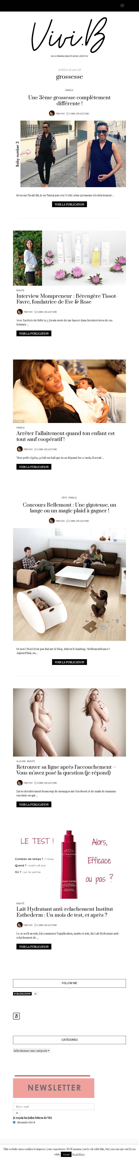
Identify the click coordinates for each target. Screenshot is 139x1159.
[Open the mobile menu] (122, 5)
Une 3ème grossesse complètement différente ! (69, 101)
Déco (64, 497)
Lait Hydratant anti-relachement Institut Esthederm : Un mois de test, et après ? (64, 912)
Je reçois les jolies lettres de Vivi (32, 1117)
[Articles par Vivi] (51, 113)
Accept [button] (66, 1154)
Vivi (63, 113)
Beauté (20, 290)
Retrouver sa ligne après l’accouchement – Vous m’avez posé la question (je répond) (66, 770)
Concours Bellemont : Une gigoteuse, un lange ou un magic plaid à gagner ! (69, 508)
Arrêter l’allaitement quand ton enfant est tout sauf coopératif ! (65, 436)
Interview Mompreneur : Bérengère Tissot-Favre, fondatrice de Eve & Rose (67, 299)
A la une (21, 761)
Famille (69, 90)
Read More (78, 1154)
